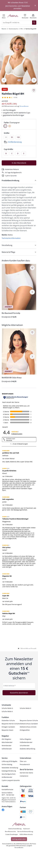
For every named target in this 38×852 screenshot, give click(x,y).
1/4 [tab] (19, 80)
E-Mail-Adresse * (10, 686)
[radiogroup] (19, 124)
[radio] (5, 126)
